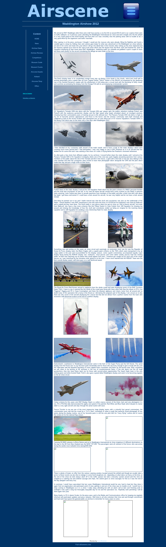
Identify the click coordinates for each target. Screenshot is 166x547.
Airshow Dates (37, 48)
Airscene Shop (37, 81)
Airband (36, 77)
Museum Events (37, 67)
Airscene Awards (37, 72)
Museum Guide (36, 62)
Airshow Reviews (37, 53)
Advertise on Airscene (29, 98)
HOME (37, 39)
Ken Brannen (102, 541)
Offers (37, 86)
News (37, 43)
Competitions (36, 58)
